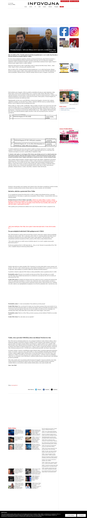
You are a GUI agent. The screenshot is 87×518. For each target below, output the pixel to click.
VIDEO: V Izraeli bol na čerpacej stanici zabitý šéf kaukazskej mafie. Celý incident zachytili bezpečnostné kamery (50, 466)
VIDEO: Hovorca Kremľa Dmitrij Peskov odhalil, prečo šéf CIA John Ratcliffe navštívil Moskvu (19, 432)
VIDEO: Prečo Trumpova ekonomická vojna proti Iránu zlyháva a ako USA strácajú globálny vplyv (49, 449)
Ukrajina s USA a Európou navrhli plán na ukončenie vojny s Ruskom (49, 460)
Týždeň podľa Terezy (65, 109)
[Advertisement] (43, 16)
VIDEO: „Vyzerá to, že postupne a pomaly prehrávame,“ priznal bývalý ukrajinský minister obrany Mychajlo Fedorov (36, 440)
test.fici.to (76, 143)
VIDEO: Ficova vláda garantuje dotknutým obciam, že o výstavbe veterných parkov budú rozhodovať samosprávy (49, 432)
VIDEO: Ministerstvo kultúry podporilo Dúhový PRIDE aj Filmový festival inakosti (36, 478)
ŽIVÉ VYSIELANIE (74, 1)
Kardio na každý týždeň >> (74, 104)
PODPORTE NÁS (65, 1)
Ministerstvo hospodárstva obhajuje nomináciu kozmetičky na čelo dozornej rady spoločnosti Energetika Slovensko (49, 457)
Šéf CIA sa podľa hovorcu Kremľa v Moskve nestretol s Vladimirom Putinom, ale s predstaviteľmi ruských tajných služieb (49, 429)
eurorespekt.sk (14, 385)
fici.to (73, 143)
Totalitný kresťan (64, 103)
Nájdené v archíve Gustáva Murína (68, 108)
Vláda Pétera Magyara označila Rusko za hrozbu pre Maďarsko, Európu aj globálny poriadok (19, 470)
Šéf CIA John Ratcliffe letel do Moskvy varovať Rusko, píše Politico (19, 439)
